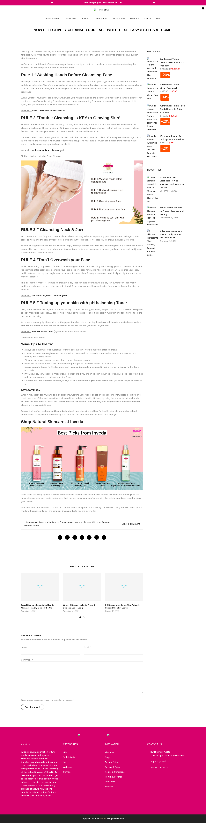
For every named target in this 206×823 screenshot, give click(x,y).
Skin (65, 752)
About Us (109, 752)
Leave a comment (131, 523)
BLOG (158, 19)
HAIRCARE (86, 19)
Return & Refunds (113, 776)
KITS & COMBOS (119, 19)
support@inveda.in (160, 761)
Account (109, 786)
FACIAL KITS (134, 19)
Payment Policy (112, 767)
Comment (27, 659)
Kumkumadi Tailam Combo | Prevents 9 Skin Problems (172, 62)
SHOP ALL (147, 19)
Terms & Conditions (115, 772)
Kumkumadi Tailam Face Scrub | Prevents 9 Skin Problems (172, 109)
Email (87, 647)
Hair (65, 762)
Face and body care (49, 522)
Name (24, 647)
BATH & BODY (71, 19)
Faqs (107, 757)
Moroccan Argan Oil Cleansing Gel (49, 295)
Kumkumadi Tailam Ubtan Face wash (169, 86)
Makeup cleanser (83, 522)
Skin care (96, 522)
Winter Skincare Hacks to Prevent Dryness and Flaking (172, 211)
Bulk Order (110, 781)
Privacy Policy (111, 762)
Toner (36, 525)
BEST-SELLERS (101, 19)
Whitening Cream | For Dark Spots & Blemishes (172, 138)
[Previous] (24, 596)
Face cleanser (67, 522)
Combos (67, 772)
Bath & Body (69, 757)
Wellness (67, 767)
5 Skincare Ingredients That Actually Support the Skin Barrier (171, 234)
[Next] (140, 596)
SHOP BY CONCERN (52, 19)
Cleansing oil (32, 522)
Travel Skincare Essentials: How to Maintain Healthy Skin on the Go (172, 182)
